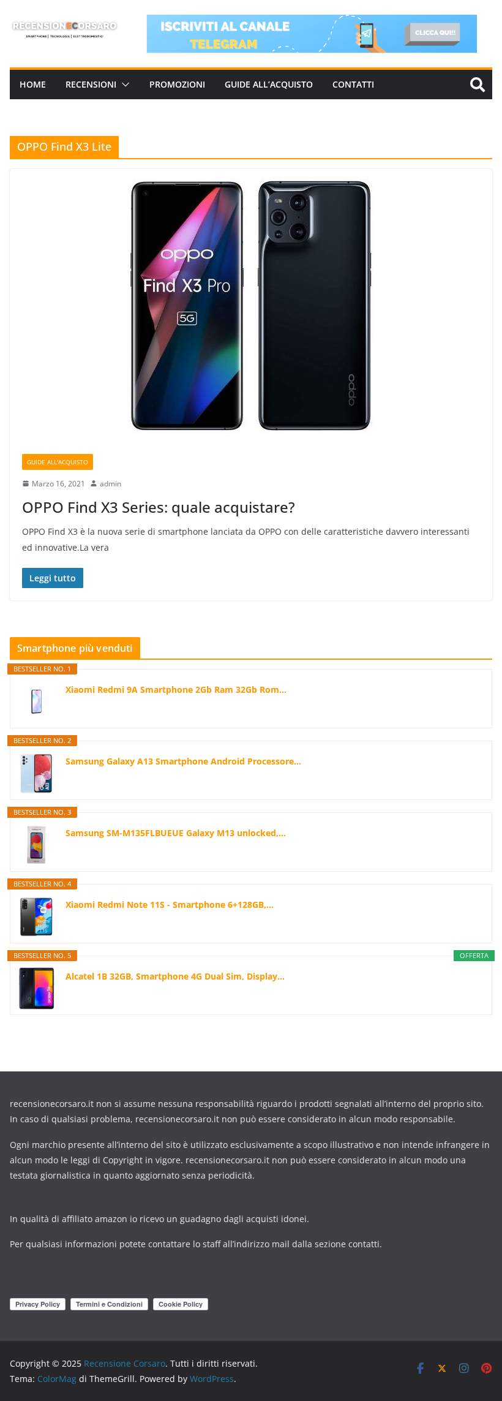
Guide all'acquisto (57, 462)
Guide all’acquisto (269, 84)
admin (110, 483)
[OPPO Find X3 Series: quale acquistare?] (251, 305)
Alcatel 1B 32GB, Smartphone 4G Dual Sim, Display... (175, 976)
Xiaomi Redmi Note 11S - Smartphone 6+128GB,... (170, 904)
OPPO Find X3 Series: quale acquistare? (158, 507)
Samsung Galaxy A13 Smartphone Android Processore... (183, 761)
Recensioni (91, 84)
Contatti (353, 84)
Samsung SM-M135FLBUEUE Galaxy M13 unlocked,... (176, 833)
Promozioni (177, 84)
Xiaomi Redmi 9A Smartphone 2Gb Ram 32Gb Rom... (176, 689)
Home (33, 84)
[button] (123, 84)
